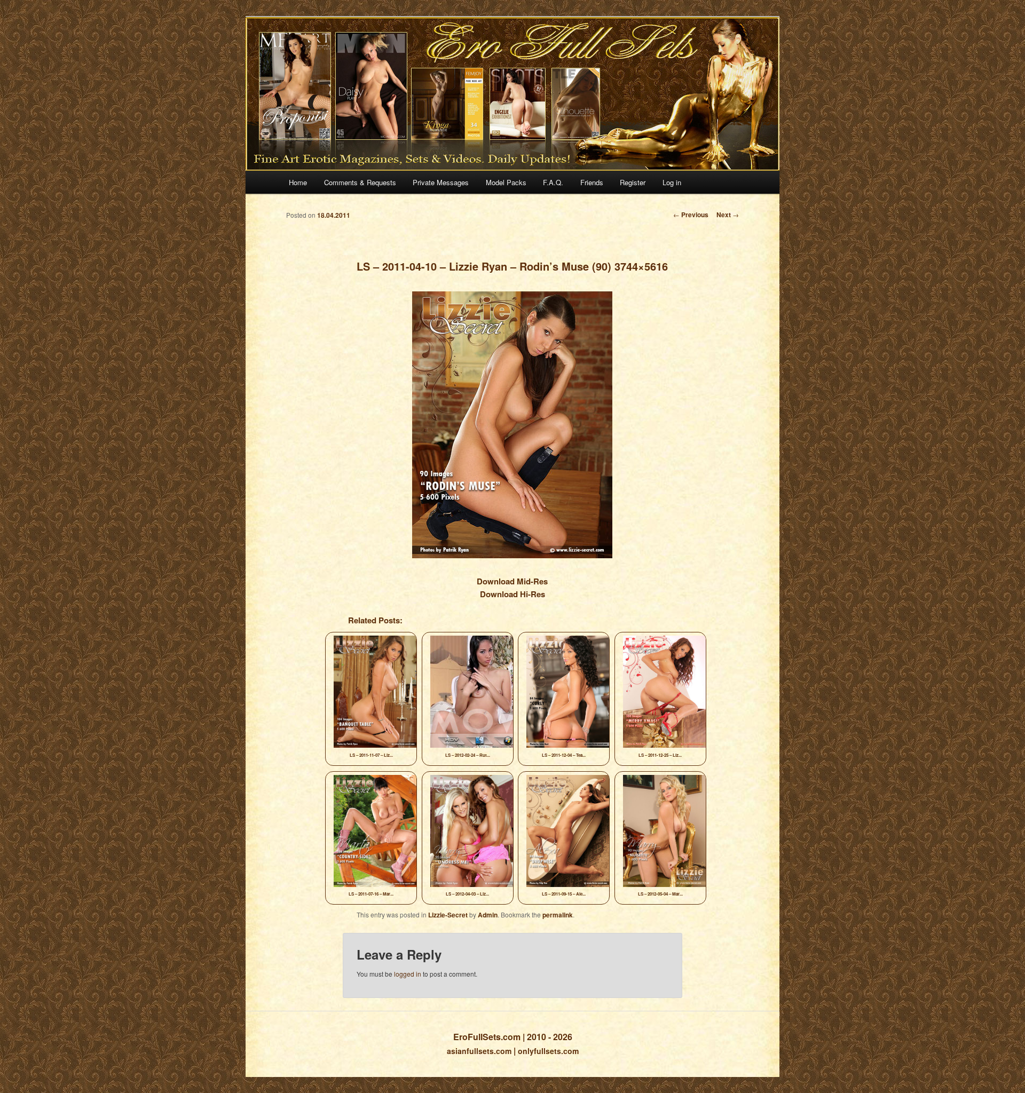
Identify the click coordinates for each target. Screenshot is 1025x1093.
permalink (557, 915)
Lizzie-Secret (448, 915)
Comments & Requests (360, 182)
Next (727, 214)
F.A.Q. (553, 182)
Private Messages (441, 182)
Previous (690, 214)
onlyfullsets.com (548, 1051)
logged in (407, 973)
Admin (488, 915)
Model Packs (506, 182)
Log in (672, 182)
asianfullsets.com (479, 1051)
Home (298, 182)
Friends (591, 182)
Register (632, 182)
